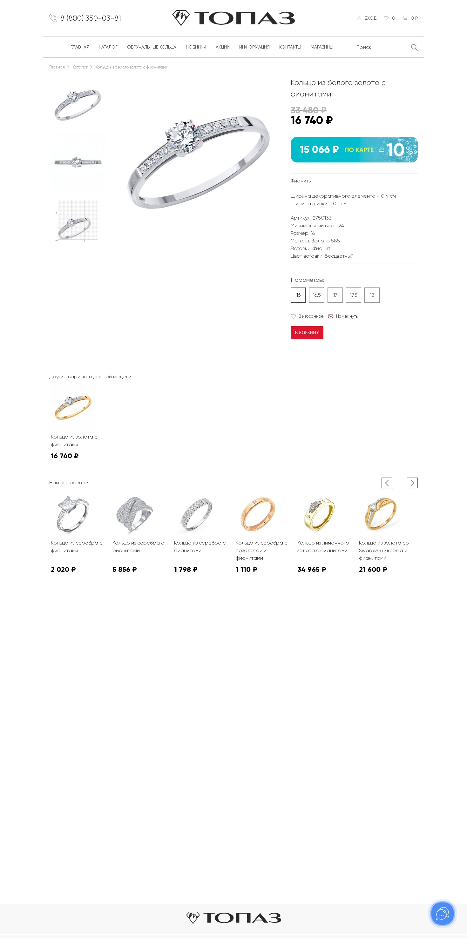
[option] (77, 105)
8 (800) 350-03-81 (90, 18)
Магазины (322, 47)
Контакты (290, 47)
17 (335, 295)
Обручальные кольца (151, 47)
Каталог (108, 47)
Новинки (196, 47)
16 (298, 295)
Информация (254, 47)
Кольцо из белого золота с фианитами (131, 67)
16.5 (317, 295)
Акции (223, 47)
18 (372, 295)
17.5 (353, 295)
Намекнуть (347, 316)
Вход (370, 18)
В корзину (307, 332)
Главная (80, 47)
